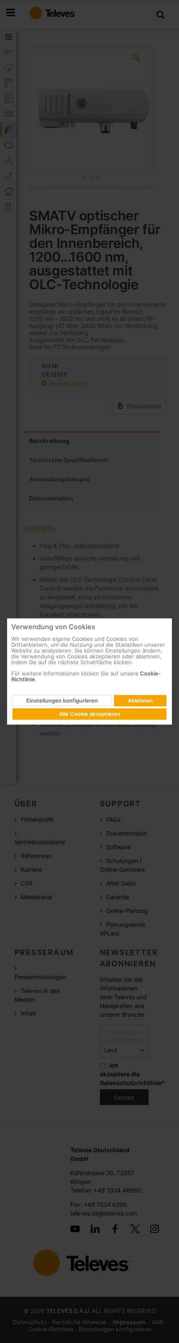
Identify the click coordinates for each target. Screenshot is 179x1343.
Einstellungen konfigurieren (62, 700)
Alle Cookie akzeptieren (89, 713)
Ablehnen (140, 700)
